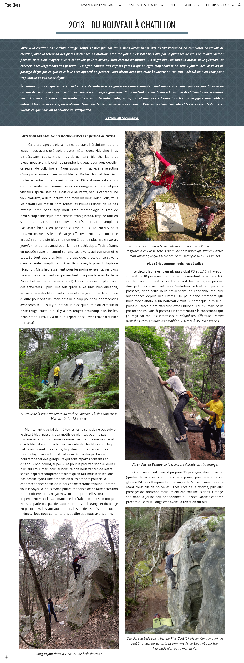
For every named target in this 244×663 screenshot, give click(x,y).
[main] (122, 25)
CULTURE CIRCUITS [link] (181, 5)
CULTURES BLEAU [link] (216, 5)
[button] (239, 5)
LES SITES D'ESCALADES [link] (142, 5)
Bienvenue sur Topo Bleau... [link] (97, 5)
